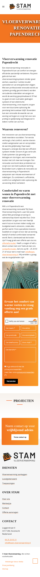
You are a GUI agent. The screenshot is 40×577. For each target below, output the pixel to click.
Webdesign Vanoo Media (14, 562)
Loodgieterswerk (9, 479)
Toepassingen (8, 483)
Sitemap (5, 569)
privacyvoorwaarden (25, 372)
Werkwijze (6, 503)
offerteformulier (9, 243)
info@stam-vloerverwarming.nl (18, 543)
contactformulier (9, 249)
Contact (5, 508)
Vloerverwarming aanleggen (14, 474)
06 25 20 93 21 (11, 539)
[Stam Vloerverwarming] (20, 7)
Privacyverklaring (8, 565)
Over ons (6, 499)
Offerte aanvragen (10, 512)
